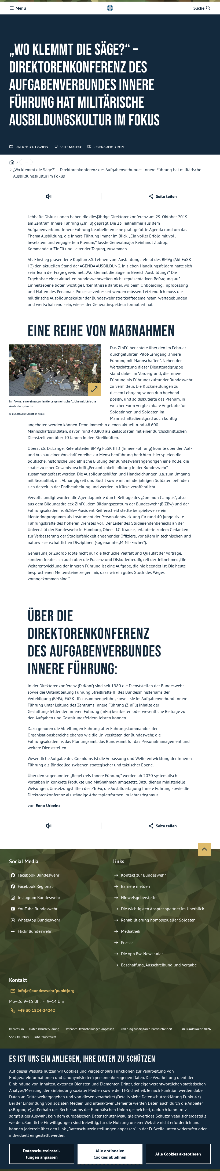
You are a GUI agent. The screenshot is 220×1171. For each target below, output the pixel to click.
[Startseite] (11, 162)
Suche (198, 8)
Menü (21, 8)
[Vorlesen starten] (48, 196)
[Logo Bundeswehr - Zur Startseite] (110, 8)
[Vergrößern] (94, 389)
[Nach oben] (204, 849)
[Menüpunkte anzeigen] (26, 162)
